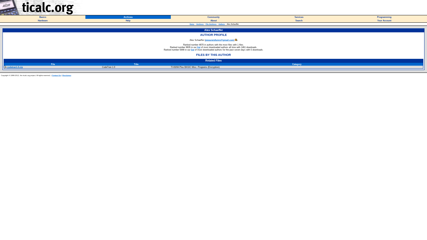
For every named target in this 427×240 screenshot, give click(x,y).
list (198, 47)
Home (192, 24)
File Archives (211, 24)
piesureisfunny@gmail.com (219, 40)
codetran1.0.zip (15, 67)
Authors (222, 24)
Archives (200, 24)
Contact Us (56, 75)
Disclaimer (66, 75)
